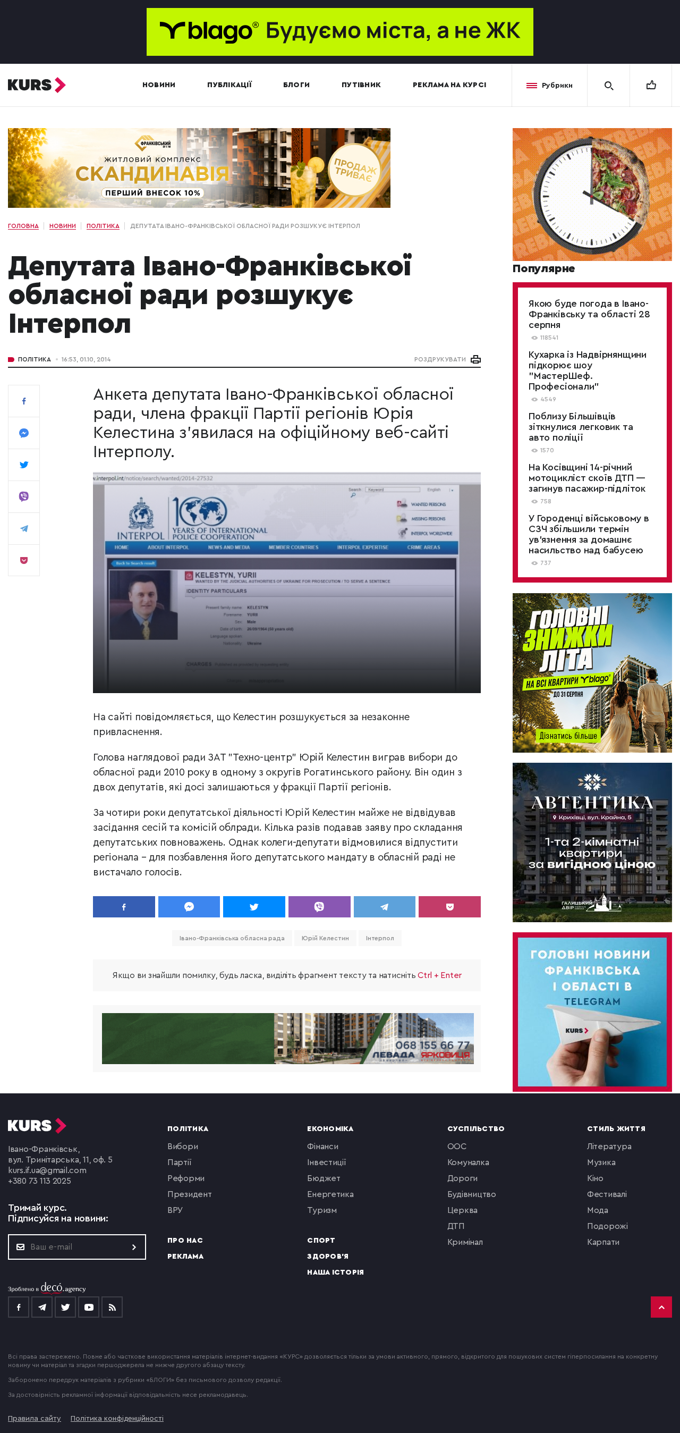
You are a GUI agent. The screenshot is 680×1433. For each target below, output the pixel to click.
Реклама (185, 1256)
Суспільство (476, 1129)
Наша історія (335, 1272)
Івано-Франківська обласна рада (232, 938)
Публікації (229, 85)
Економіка (330, 1129)
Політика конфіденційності (117, 1418)
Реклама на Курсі (449, 85)
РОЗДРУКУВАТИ (440, 359)
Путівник (361, 85)
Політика (34, 359)
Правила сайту (34, 1418)
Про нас (185, 1240)
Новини (159, 85)
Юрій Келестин (325, 938)
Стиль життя (616, 1129)
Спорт (321, 1240)
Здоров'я (327, 1256)
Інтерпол (380, 938)
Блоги (296, 85)
